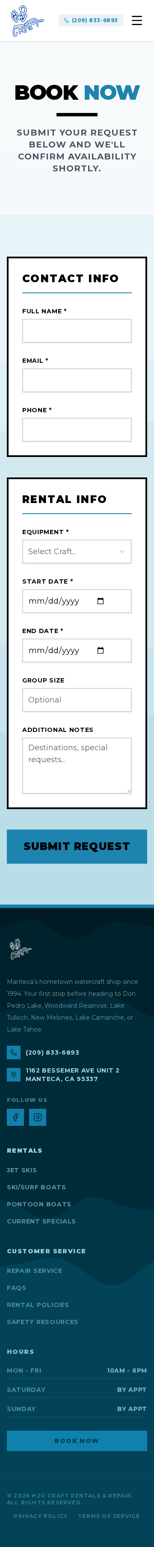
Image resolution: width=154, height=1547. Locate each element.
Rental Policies (38, 1305)
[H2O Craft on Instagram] (37, 1117)
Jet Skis (22, 1170)
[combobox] (77, 552)
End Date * (42, 631)
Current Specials (41, 1221)
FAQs (17, 1288)
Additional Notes (58, 730)
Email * (35, 360)
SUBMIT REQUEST (77, 846)
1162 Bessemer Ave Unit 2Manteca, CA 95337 (73, 1075)
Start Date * (47, 581)
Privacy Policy (41, 1516)
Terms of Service (109, 1516)
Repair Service (34, 1271)
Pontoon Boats (39, 1204)
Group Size (43, 680)
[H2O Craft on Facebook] (15, 1117)
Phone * (37, 410)
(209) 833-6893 (95, 20)
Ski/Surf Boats (36, 1187)
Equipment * (45, 532)
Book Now (76, 1441)
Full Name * (44, 311)
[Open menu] (137, 20)
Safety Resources (43, 1322)
